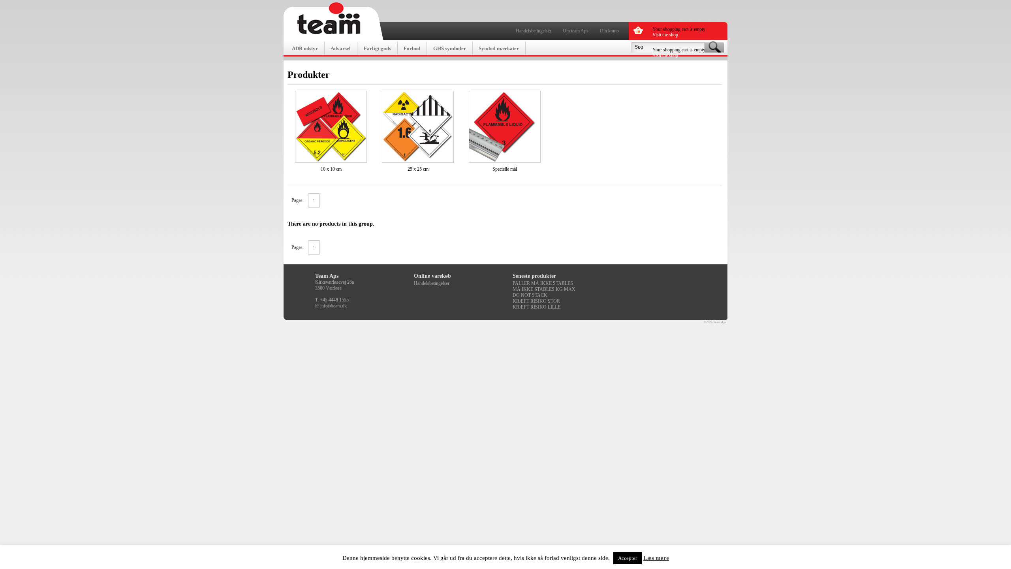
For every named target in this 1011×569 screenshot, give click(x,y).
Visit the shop (665, 35)
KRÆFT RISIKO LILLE (536, 307)
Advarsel (341, 48)
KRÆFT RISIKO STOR (536, 301)
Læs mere (656, 558)
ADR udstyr (305, 48)
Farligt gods (377, 48)
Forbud (412, 48)
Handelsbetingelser (533, 31)
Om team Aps (575, 31)
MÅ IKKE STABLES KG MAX (544, 289)
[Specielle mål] (505, 127)
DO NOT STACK (530, 295)
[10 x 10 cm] (331, 127)
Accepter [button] (627, 558)
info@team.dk (333, 306)
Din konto (609, 31)
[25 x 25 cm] (418, 127)
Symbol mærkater (499, 48)
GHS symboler (449, 48)
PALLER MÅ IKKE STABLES (543, 283)
